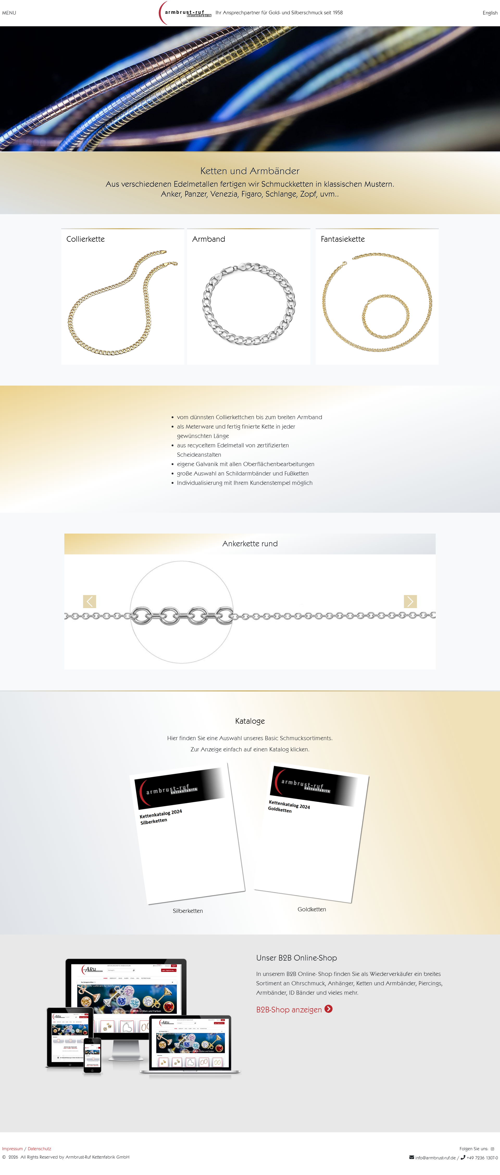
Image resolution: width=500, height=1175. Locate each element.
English (490, 13)
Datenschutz (39, 1148)
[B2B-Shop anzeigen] (143, 1017)
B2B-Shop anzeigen (290, 1010)
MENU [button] (9, 13)
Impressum (12, 1148)
